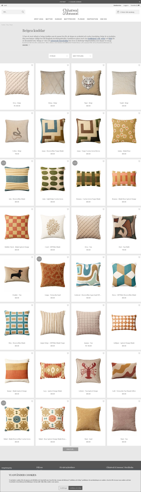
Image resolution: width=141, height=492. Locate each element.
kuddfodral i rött (94, 38)
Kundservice (117, 5)
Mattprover (70, 19)
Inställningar (63, 488)
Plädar (81, 19)
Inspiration (92, 19)
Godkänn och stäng (75, 488)
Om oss (103, 19)
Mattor (49, 19)
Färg (7, 25)
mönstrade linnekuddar (59, 41)
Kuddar (58, 19)
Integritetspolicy (7, 468)
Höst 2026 (38, 19)
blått (110, 38)
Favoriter (134, 5)
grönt (103, 38)
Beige (11, 25)
